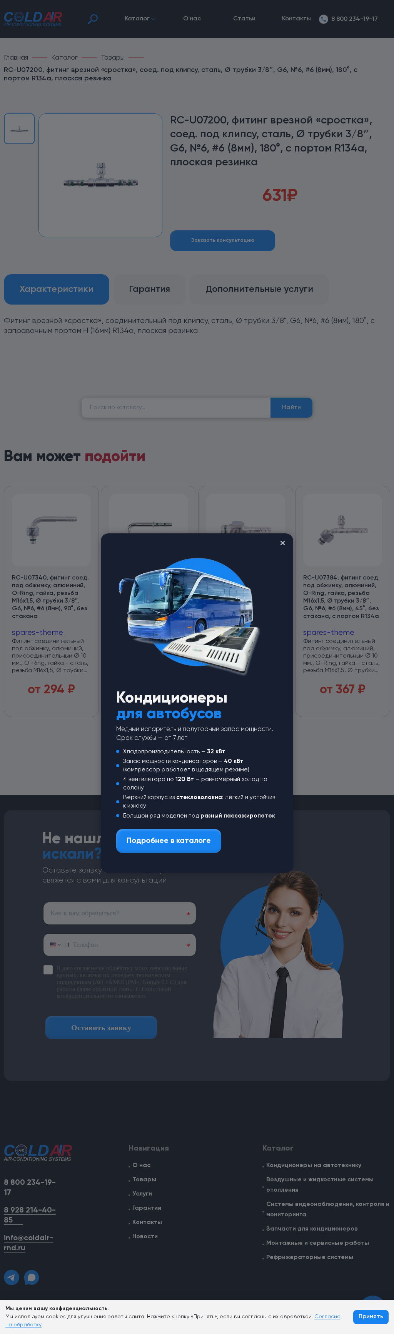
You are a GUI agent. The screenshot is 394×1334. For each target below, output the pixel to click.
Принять (371, 1317)
